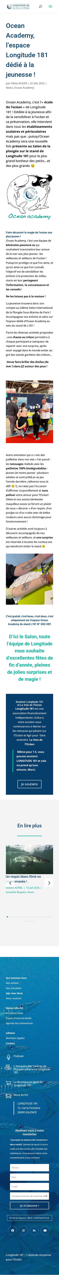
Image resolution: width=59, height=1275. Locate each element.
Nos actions (12, 982)
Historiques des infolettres (29, 1217)
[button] (10, 883)
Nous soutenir (13, 998)
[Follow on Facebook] (12, 1230)
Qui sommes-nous (16, 977)
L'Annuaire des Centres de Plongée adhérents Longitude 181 (32, 1069)
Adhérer (11, 1033)
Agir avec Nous (14, 993)
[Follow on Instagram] (23, 1230)
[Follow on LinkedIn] (34, 1230)
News (9, 87)
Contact (10, 1043)
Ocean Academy (24, 87)
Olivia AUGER (19, 83)
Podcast (19, 1056)
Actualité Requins (16, 892)
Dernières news (14, 1013)
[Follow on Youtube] (45, 1230)
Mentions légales (15, 1038)
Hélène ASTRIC (14, 887)
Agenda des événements (19, 1023)
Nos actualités (13, 988)
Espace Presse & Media (18, 1018)
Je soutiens (29, 784)
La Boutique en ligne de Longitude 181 (28, 1083)
